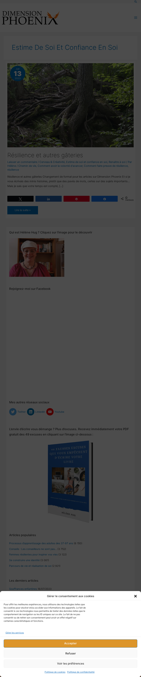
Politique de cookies (55, 672)
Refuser (70, 653)
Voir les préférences (70, 663)
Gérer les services (15, 632)
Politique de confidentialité (81, 672)
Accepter (70, 643)
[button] (135, 596)
